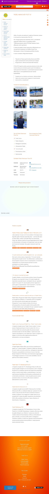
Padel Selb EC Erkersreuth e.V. (19, 387)
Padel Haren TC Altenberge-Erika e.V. (21, 364)
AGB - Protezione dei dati (24, 480)
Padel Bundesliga (24, 465)
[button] (10, 1)
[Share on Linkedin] (47, 22)
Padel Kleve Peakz (16, 344)
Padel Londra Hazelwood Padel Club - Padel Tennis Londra (26, 324)
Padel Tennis (24, 459)
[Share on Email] (47, 25)
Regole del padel (24, 444)
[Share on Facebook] (47, 20)
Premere (24, 474)
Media (24, 476)
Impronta (24, 478)
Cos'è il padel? (24, 446)
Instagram (33, 170)
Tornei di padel (24, 463)
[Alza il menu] (47, 10)
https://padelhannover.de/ (35, 167)
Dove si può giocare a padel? (24, 448)
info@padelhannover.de (35, 164)
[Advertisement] (28, 25)
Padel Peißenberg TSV (17, 407)
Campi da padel (24, 461)
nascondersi (8, 19)
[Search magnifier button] (34, 6)
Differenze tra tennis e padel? (24, 449)
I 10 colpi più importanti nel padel (20, 275)
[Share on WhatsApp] (47, 15)
